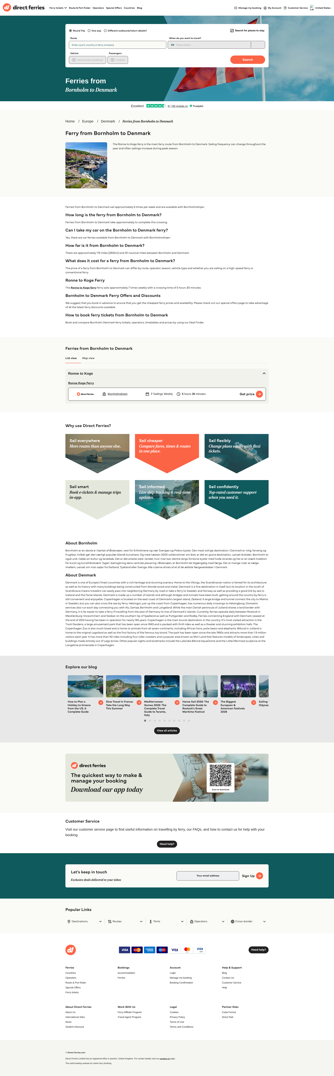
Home (70, 121)
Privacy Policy (177, 1017)
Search (247, 59)
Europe (87, 121)
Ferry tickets (72, 992)
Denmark (108, 121)
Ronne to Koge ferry (84, 287)
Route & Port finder (79, 7)
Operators (98, 7)
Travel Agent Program (129, 1017)
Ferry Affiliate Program (130, 1012)
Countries (129, 7)
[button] (167, 373)
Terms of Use (177, 1022)
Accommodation (126, 972)
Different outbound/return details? (127, 30)
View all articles (167, 730)
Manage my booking (181, 977)
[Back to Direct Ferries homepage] (24, 7)
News (68, 1022)
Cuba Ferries (229, 1012)
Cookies (174, 1012)
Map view (88, 358)
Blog (139, 7)
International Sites (75, 1017)
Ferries (121, 977)
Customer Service (231, 982)
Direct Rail (227, 1017)
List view (71, 358)
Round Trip (79, 30)
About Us (70, 1012)
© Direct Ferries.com (75, 1052)
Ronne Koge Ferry (81, 383)
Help (224, 987)
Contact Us (228, 977)
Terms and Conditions (181, 1026)
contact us (165, 1059)
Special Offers (114, 7)
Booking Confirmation (181, 982)
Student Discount (74, 1026)
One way (96, 30)
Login (173, 972)
